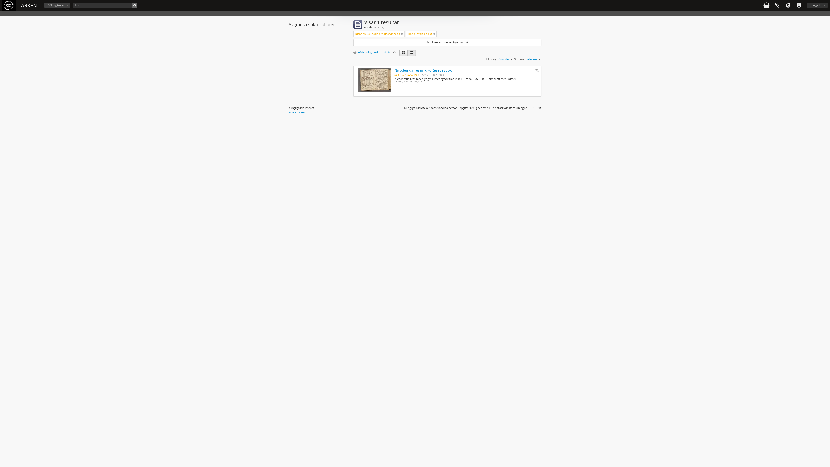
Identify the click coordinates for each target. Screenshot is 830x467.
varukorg (766, 5)
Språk (788, 5)
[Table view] (411, 53)
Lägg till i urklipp (537, 70)
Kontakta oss (297, 112)
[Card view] (403, 53)
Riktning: (491, 59)
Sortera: (519, 59)
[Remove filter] (402, 34)
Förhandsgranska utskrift (373, 52)
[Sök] (134, 5)
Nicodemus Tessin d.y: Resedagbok (423, 70)
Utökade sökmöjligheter (447, 42)
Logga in (816, 5)
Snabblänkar (798, 5)
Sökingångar (56, 5)
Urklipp (777, 5)
